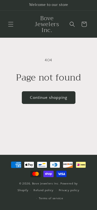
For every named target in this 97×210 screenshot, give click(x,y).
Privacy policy (69, 190)
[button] (11, 24)
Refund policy (43, 190)
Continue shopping (48, 97)
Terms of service (51, 198)
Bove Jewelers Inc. (46, 183)
